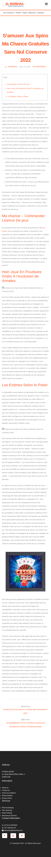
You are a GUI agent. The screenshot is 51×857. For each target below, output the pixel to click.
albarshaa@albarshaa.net (13, 830)
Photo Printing (7, 813)
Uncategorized (39, 67)
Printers (18, 13)
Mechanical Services (9, 815)
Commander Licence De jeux (18, 84)
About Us (5, 788)
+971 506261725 (9, 828)
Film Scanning (7, 810)
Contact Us (6, 790)
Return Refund (7, 796)
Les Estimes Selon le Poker (17, 96)
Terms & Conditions (9, 793)
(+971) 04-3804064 (10, 825)
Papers (24, 13)
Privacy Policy (7, 798)
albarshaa (12, 67)
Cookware (40, 13)
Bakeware (32, 13)
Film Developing (8, 808)
